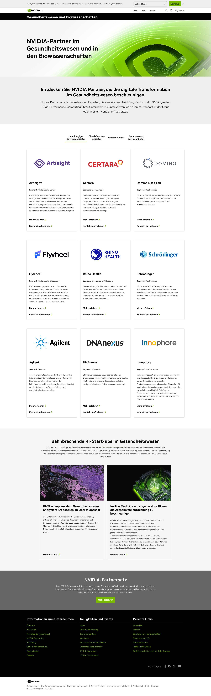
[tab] (76, 138)
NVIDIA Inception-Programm (111, 447)
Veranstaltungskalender (91, 646)
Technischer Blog (88, 634)
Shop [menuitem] (135, 10)
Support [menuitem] (153, 10)
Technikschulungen (142, 646)
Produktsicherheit (141, 686)
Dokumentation (140, 642)
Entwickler (138, 625)
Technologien (33, 651)
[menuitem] (48, 10)
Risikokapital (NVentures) (38, 634)
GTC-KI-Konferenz (88, 651)
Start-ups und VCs (141, 638)
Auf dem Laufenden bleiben (93, 642)
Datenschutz (32, 686)
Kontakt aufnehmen (40, 226)
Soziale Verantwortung (37, 646)
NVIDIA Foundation (35, 638)
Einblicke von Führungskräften (147, 634)
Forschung (31, 642)
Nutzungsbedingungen (77, 686)
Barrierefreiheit (98, 686)
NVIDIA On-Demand (89, 655)
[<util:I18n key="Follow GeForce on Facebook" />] (165, 666)
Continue (175, 4)
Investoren (32, 629)
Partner (136, 629)
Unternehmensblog (89, 629)
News (82, 625)
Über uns (31, 625)
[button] (171, 11)
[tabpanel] (105, 282)
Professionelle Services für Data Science (151, 651)
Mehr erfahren (37, 219)
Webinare (84, 638)
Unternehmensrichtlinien (118, 686)
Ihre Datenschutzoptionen (53, 686)
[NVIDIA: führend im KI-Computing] (33, 10)
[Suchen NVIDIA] (166, 10)
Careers (30, 655)
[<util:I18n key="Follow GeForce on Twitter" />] (174, 666)
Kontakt (155, 686)
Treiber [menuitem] (143, 10)
